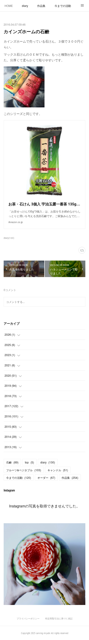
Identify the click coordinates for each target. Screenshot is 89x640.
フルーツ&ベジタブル (23, 470)
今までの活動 (63, 6)
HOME (9, 6)
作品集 (41, 6)
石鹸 (12, 462)
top (29, 462)
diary (25, 6)
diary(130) (9, 238)
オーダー (46, 477)
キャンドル (57, 470)
